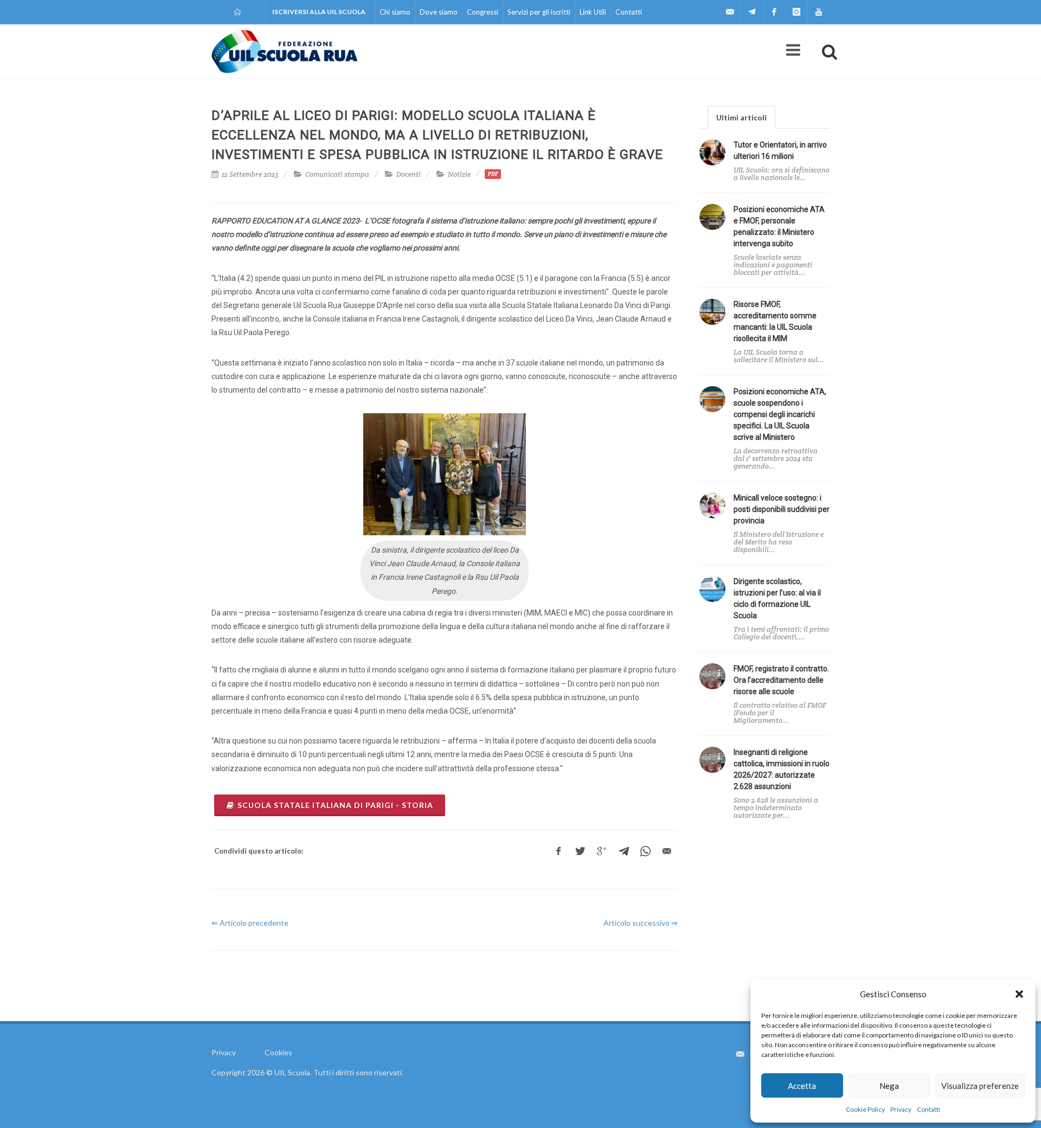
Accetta (802, 1086)
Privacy (900, 1109)
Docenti (408, 174)
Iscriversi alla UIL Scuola (318, 12)
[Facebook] (774, 12)
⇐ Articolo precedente (249, 922)
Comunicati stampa (337, 174)
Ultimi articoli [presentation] (741, 117)
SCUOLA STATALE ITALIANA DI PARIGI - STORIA (335, 805)
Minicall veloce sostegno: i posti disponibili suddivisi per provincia (782, 509)
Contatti (928, 1109)
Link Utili (593, 12)
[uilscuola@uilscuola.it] (730, 12)
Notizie (459, 174)
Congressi (482, 12)
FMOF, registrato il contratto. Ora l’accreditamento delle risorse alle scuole (781, 680)
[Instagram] (796, 12)
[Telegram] (752, 12)
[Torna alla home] (238, 12)
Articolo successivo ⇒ (640, 922)
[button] (1019, 994)
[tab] (741, 117)
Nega (889, 1086)
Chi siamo (395, 12)
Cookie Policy (865, 1109)
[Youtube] (819, 12)
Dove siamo (439, 12)
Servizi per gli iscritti (538, 12)
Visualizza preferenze (980, 1086)
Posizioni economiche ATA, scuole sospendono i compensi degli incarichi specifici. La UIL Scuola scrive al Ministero (780, 414)
